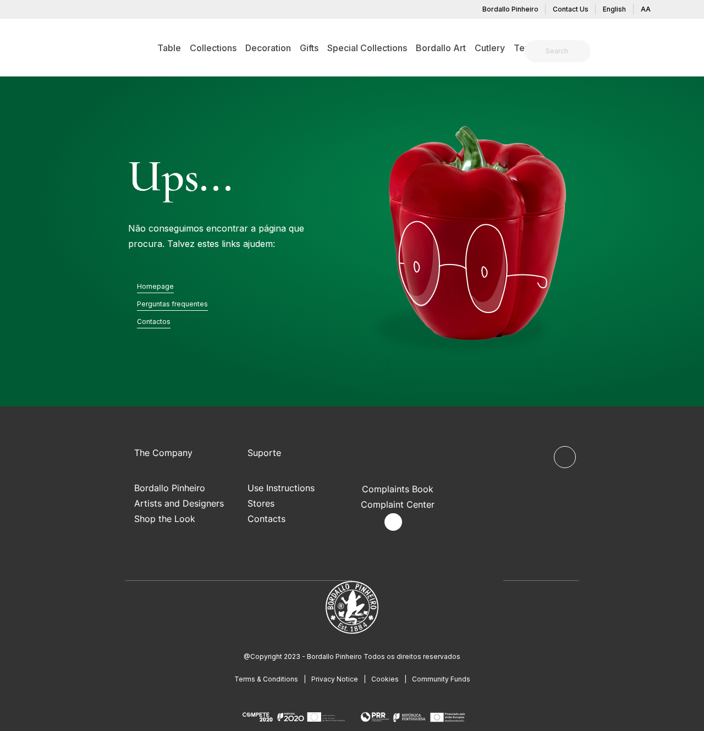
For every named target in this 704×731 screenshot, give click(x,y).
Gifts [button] (309, 47)
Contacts (266, 518)
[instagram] (393, 522)
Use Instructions (281, 487)
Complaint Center (398, 504)
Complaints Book (397, 488)
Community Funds (441, 679)
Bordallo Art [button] (441, 47)
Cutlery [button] (490, 47)
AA (646, 9)
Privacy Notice (334, 679)
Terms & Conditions (266, 679)
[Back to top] (565, 457)
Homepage (155, 286)
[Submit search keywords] (536, 51)
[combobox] (564, 51)
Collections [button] (213, 47)
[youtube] (419, 522)
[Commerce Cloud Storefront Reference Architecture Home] (64, 47)
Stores (261, 503)
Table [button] (169, 47)
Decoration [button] (268, 47)
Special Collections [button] (367, 47)
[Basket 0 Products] (652, 52)
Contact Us (570, 9)
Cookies (385, 679)
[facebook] (368, 522)
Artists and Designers (179, 503)
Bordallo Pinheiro (510, 9)
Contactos (153, 321)
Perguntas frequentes (172, 304)
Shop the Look (164, 518)
